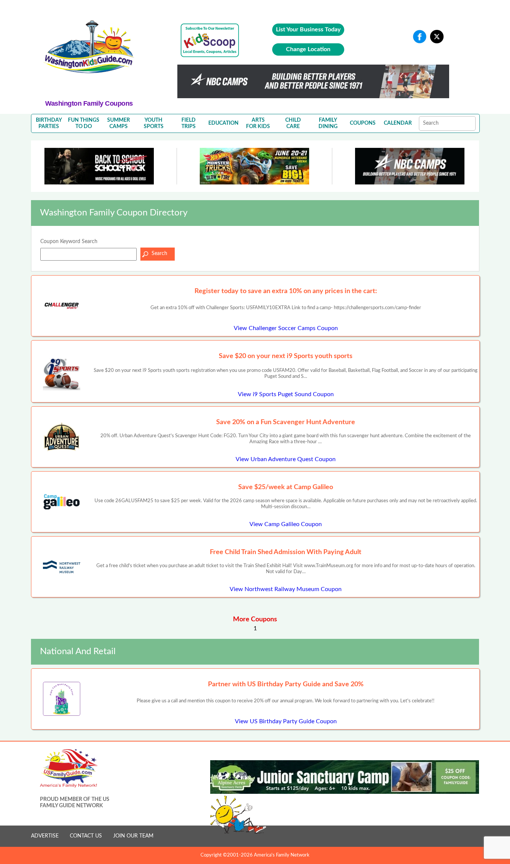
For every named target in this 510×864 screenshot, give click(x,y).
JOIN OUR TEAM (133, 836)
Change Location (308, 49)
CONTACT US (86, 836)
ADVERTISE (45, 836)
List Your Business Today (308, 29)
